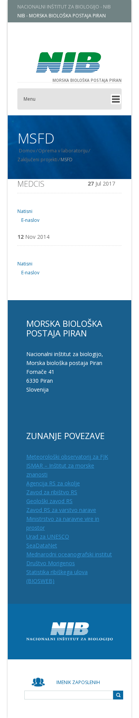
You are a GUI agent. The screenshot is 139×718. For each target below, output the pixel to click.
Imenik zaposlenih (78, 682)
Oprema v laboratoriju (63, 150)
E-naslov (29, 220)
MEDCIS (30, 184)
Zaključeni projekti (37, 159)
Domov (27, 150)
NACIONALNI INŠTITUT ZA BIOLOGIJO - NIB (64, 6)
